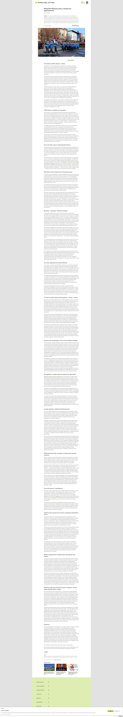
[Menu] (87, 2)
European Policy (66, 656)
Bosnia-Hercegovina (48, 656)
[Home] (44, 2)
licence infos (83, 57)
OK (110, 711)
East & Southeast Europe (57, 656)
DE (84, 2)
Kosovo (71, 656)
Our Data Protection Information (5, 714)
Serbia (75, 656)
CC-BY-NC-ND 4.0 (57, 659)
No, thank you (117, 711)
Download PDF (71, 60)
